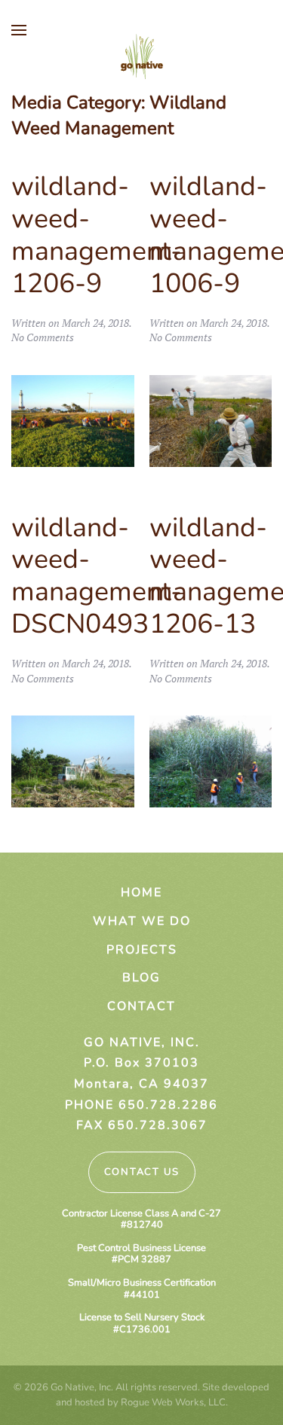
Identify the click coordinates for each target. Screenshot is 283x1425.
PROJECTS (141, 949)
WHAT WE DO (142, 921)
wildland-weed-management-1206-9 (96, 235)
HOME (141, 892)
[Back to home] (142, 56)
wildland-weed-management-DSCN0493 (96, 576)
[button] (18, 30)
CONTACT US (142, 1172)
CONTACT (141, 1006)
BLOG (141, 977)
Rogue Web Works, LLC (173, 1402)
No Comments (42, 337)
